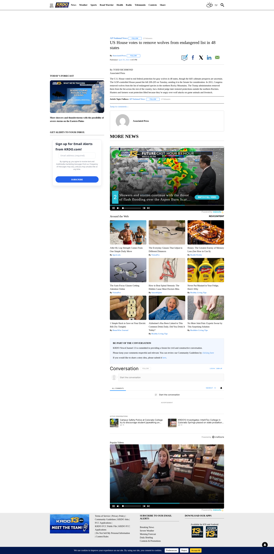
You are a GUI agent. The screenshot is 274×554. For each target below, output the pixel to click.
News (73, 5)
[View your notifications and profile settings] (221, 388)
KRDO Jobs (123, 519)
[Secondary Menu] (53, 5)
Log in (212, 368)
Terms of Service (102, 516)
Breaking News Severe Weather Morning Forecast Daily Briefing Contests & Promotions (150, 534)
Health (120, 5)
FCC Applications (103, 523)
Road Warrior (107, 5)
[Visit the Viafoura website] (218, 437)
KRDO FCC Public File (106, 526)
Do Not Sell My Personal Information (113, 533)
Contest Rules (102, 536)
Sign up (219, 368)
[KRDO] (62, 5)
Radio (129, 5)
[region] (167, 403)
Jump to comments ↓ (119, 106)
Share (163, 5)
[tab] (118, 388)
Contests (153, 5)
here (164, 357)
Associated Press (119, 56)
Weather (83, 5)
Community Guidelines (105, 519)
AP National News (137, 99)
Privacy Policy (118, 516)
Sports (93, 5)
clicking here (208, 353)
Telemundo (140, 5)
